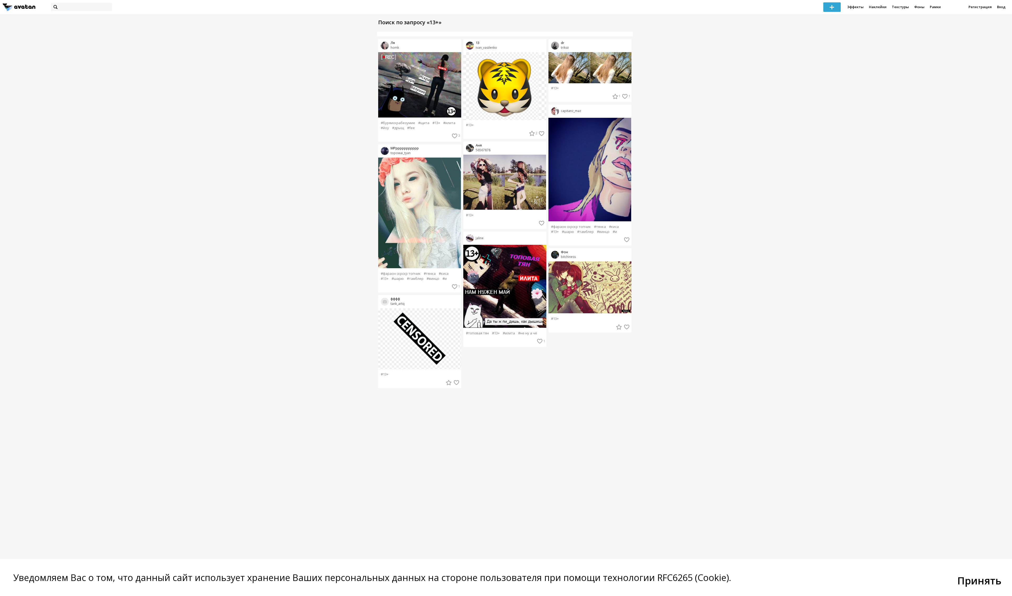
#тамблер (415, 278)
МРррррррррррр (405, 148)
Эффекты (855, 6)
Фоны (919, 6)
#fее (411, 128)
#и (444, 278)
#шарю (398, 278)
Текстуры (900, 6)
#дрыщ (398, 128)
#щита (423, 123)
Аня (479, 145)
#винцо (433, 278)
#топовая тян (477, 333)
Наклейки (878, 6)
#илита (449, 123)
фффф (395, 299)
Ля (393, 43)
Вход (1001, 6)
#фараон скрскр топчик (401, 273)
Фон (564, 252)
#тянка (430, 273)
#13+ (436, 123)
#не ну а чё (527, 333)
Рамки (935, 6)
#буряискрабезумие (398, 123)
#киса (444, 273)
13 (477, 43)
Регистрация (980, 6)
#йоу (385, 128)
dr (562, 43)
